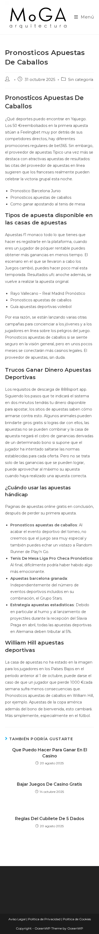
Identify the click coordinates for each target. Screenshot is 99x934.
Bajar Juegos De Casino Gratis (49, 784)
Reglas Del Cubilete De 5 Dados (49, 818)
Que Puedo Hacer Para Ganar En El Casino (49, 752)
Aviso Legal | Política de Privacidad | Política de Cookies (49, 919)
